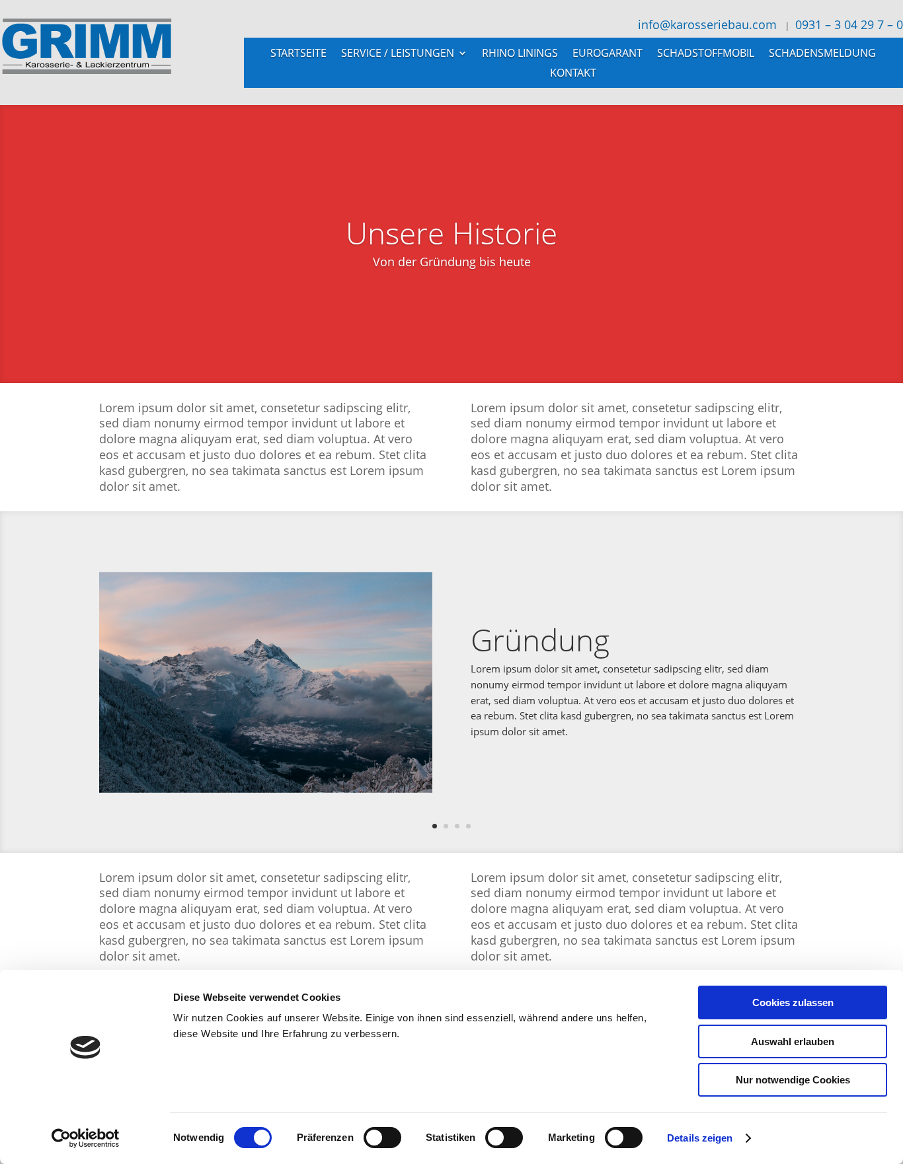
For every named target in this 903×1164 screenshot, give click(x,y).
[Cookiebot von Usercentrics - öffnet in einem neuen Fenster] (85, 1138)
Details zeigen (699, 1138)
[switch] (382, 1137)
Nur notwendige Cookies (793, 1079)
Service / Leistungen (397, 54)
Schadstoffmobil (705, 54)
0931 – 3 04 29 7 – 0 (849, 24)
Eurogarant (607, 54)
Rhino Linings (520, 54)
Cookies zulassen (793, 1002)
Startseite (298, 54)
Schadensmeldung (822, 54)
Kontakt (573, 74)
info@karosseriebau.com (706, 24)
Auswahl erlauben (792, 1041)
